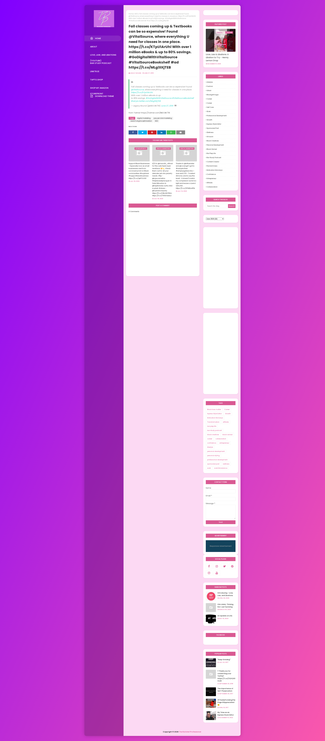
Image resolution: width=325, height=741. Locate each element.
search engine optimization (141, 121)
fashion (210, 86)
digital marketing (144, 118)
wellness (210, 132)
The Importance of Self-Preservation (225, 689)
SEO (136, 14)
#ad (133, 101)
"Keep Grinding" (223, 659)
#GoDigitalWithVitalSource (159, 98)
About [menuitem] (93, 46)
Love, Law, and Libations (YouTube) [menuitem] (103, 55)
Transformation (213, 422)
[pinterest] (232, 566)
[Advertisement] (220, 268)
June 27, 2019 (167, 105)
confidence (211, 174)
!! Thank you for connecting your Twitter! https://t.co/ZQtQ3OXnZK (226, 676)
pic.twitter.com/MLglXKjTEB (148, 101)
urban (209, 90)
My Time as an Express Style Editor (225, 713)
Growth (209, 120)
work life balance (220, 468)
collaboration (212, 187)
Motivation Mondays (215, 170)
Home (131, 14)
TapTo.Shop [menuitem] (96, 79)
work (208, 111)
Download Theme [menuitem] (104, 96)
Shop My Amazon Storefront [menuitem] (99, 88)
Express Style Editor (214, 124)
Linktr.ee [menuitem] (94, 71)
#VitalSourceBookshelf (183, 98)
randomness (212, 166)
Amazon (210, 136)
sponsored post (213, 128)
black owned (212, 149)
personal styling (213, 455)
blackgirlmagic (213, 95)
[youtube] (217, 573)
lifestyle (210, 82)
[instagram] (217, 566)
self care (210, 107)
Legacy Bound (135, 73)
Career (209, 99)
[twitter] (224, 566)
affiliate (209, 183)
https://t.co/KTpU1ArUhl (142, 92)
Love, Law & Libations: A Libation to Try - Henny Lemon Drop (217, 57)
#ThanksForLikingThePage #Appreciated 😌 (226, 702)
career (209, 103)
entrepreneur (211, 178)
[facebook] (209, 566)
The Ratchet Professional (190, 732)
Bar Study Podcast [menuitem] (100, 63)
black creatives (213, 141)
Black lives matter (214, 409)
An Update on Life (224, 616)
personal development (215, 145)
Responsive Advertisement (221, 546)
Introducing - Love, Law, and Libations (225, 594)
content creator (213, 162)
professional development (217, 116)
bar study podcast (214, 157)
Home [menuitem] (98, 38)
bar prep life (211, 153)
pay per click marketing (163, 118)
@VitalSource (137, 89)
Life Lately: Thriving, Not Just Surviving (225, 605)
